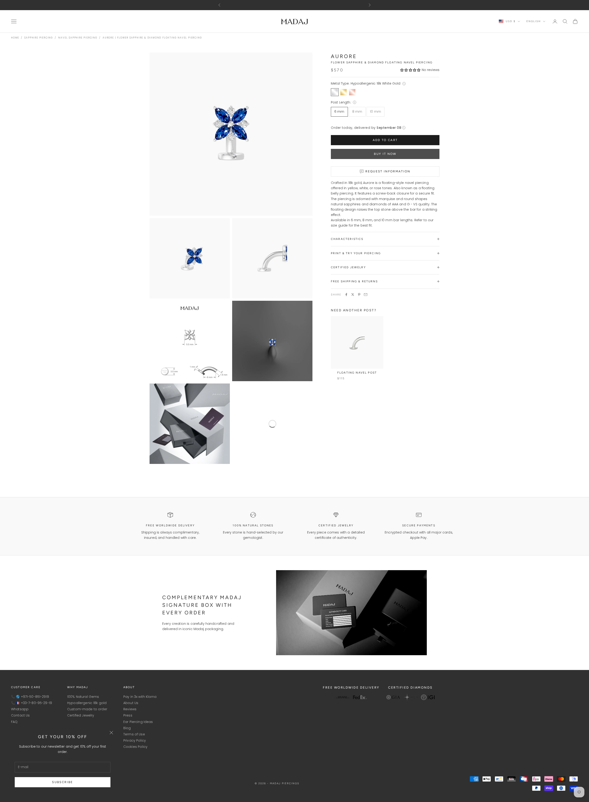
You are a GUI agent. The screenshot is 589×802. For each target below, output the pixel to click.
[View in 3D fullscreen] (306, 457)
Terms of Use (134, 734)
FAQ (14, 721)
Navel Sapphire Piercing (77, 37)
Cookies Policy (135, 746)
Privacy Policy (134, 740)
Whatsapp (20, 709)
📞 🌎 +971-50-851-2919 (30, 696)
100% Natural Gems (83, 696)
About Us (130, 703)
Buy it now (385, 154)
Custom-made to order (87, 709)
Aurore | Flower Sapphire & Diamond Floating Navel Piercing (152, 37)
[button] (410, 70)
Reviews (129, 709)
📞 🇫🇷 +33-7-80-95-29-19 (31, 703)
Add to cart (385, 140)
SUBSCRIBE (62, 782)
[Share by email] (365, 294)
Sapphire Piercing (38, 37)
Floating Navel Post (357, 372)
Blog (127, 728)
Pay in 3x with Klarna (139, 696)
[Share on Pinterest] (359, 294)
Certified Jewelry (80, 715)
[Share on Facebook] (346, 294)
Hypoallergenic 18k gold (87, 703)
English (533, 21)
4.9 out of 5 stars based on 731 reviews (292, 4)
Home (15, 37)
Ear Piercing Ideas (138, 721)
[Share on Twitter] (353, 294)
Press (127, 715)
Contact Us (20, 715)
